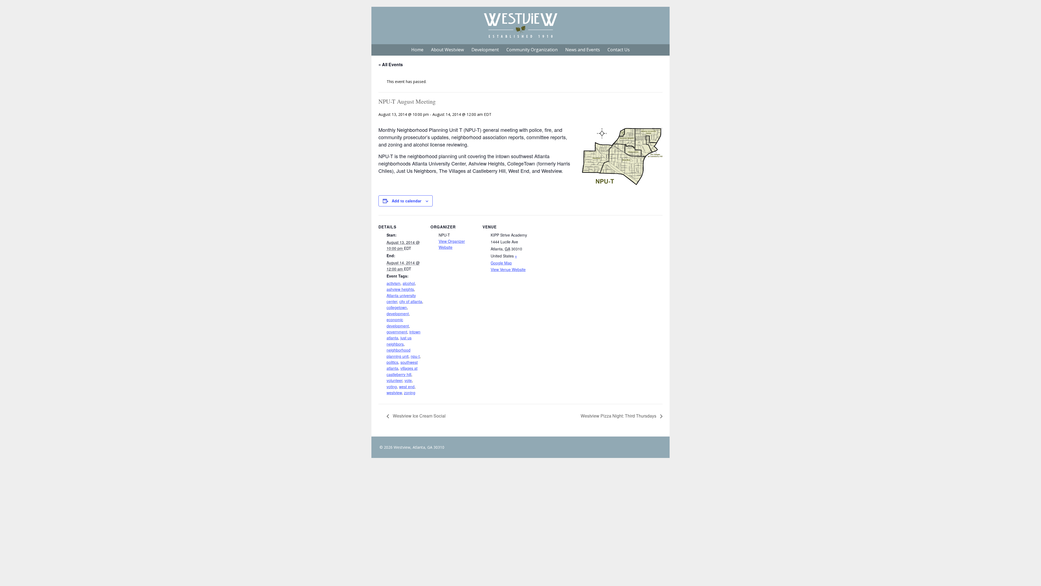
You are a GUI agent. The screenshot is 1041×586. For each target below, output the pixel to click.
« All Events (390, 64)
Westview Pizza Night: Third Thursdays (619, 416)
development (398, 313)
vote (408, 380)
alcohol (409, 283)
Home (417, 50)
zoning (409, 392)
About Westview (447, 50)
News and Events (582, 50)
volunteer (394, 380)
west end (407, 386)
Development (485, 50)
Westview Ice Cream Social (419, 416)
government (397, 332)
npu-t (415, 356)
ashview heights (400, 289)
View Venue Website (508, 269)
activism (393, 283)
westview (394, 392)
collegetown (397, 307)
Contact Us (619, 50)
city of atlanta (410, 301)
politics (392, 362)
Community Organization (532, 50)
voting (392, 386)
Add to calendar (406, 200)
